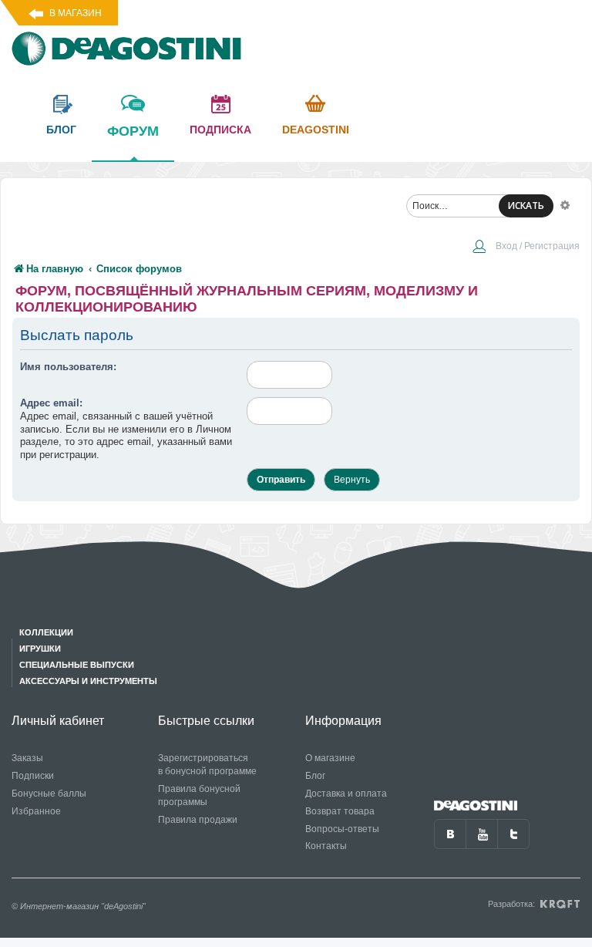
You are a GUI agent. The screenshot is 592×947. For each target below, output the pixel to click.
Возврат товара (340, 811)
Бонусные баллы (49, 793)
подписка (220, 129)
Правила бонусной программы (199, 795)
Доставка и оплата (346, 793)
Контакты (326, 846)
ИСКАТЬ (526, 205)
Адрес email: (51, 403)
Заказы (27, 758)
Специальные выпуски (76, 664)
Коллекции (46, 632)
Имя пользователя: (68, 366)
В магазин (75, 13)
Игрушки (40, 648)
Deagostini (315, 129)
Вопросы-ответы (342, 829)
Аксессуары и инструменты (88, 681)
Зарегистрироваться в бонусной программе (207, 765)
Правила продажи (197, 819)
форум (133, 131)
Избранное (36, 811)
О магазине (330, 758)
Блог (315, 775)
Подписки (33, 775)
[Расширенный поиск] (565, 204)
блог (61, 129)
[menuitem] (526, 247)
